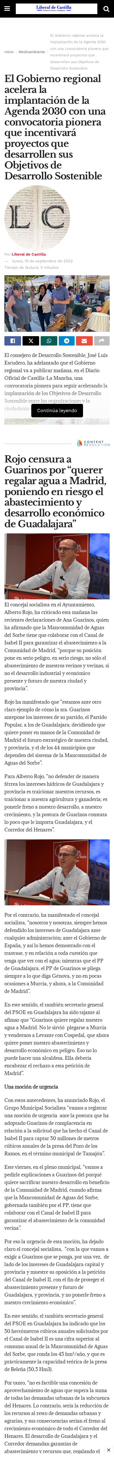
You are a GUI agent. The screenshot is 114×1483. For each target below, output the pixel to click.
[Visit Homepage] (56, 9)
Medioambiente (32, 52)
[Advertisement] (57, 1468)
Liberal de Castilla (29, 254)
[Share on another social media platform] (102, 341)
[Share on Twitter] (31, 341)
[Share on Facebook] (12, 341)
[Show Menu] (7, 9)
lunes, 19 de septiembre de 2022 (42, 261)
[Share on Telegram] (66, 341)
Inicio (8, 52)
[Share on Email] (84, 341)
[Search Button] (106, 9)
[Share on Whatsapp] (49, 341)
